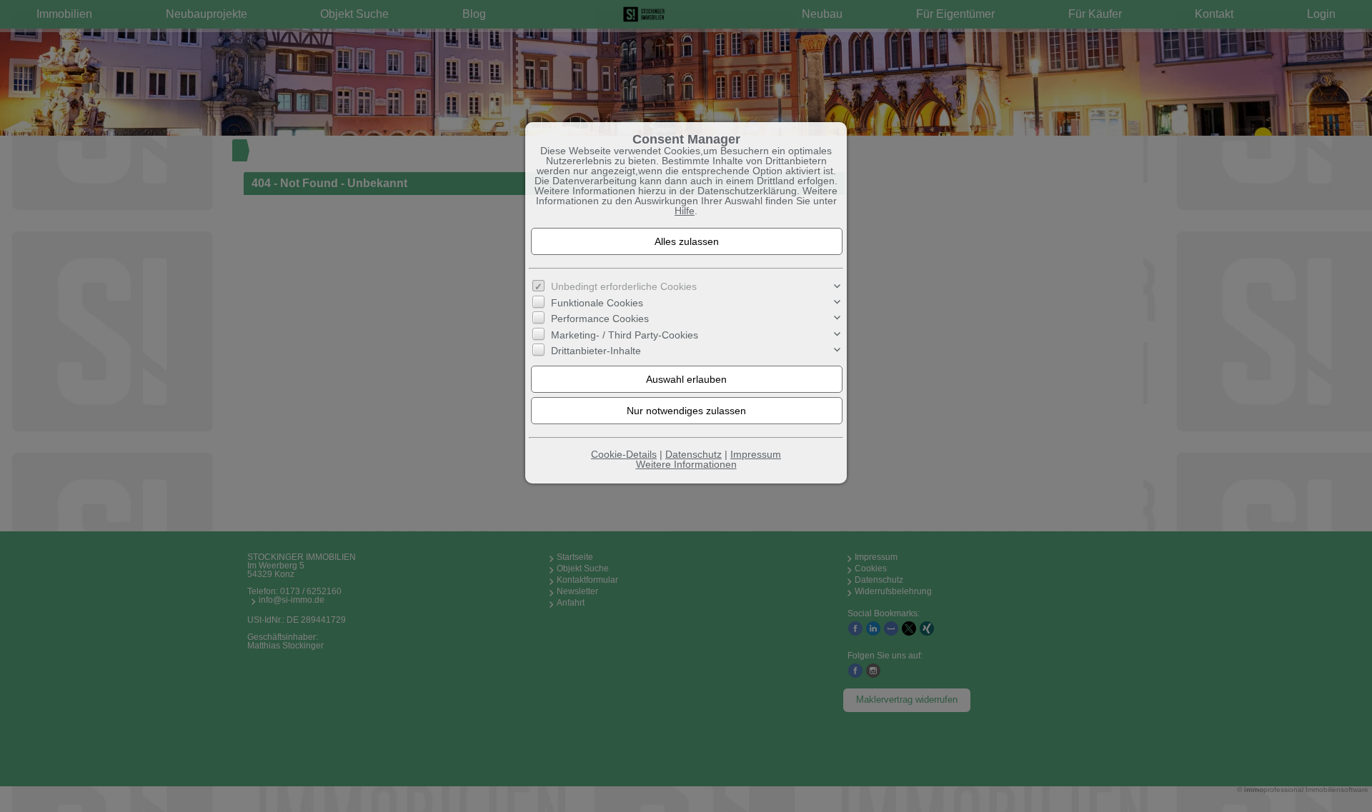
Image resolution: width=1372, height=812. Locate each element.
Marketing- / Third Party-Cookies (624, 335)
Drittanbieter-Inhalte (596, 350)
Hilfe (685, 210)
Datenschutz (693, 454)
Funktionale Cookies (597, 303)
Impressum (755, 454)
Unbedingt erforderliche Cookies (624, 286)
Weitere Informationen (686, 464)
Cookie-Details (624, 454)
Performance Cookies (600, 318)
